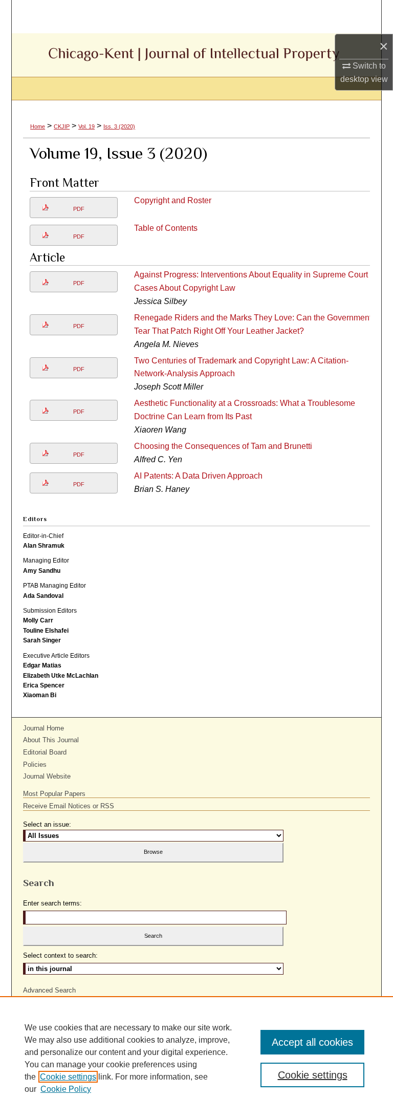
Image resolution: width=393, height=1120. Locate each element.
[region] (196, 1058)
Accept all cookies (312, 1042)
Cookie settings (68, 1076)
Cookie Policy (65, 1089)
